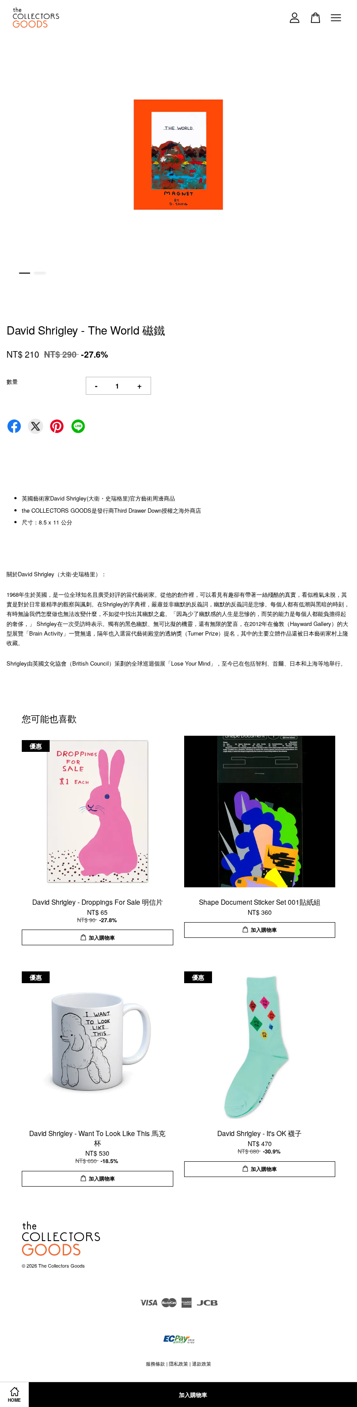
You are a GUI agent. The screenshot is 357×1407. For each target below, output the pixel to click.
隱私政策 (178, 1363)
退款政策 (201, 1363)
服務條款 (155, 1363)
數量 (12, 381)
